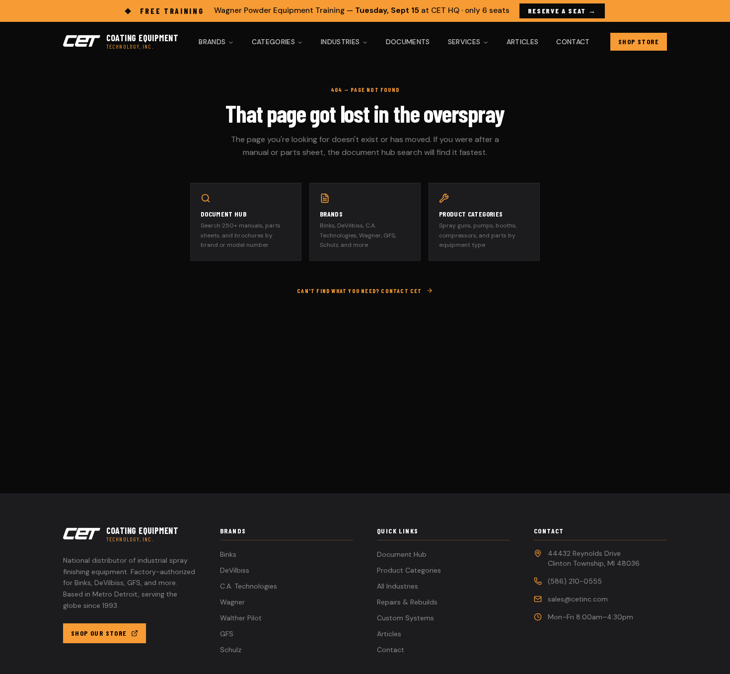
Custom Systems (405, 617)
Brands (212, 41)
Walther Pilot (241, 617)
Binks (228, 554)
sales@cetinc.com (578, 599)
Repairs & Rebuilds (407, 602)
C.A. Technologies (248, 586)
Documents (408, 41)
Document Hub (402, 554)
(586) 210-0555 (575, 581)
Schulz (230, 649)
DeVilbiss (234, 570)
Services (464, 41)
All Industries (397, 586)
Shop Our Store (99, 633)
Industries (340, 41)
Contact (572, 41)
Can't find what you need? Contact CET (359, 290)
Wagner (232, 602)
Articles (523, 41)
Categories (273, 41)
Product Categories (409, 570)
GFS (226, 633)
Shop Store (638, 41)
